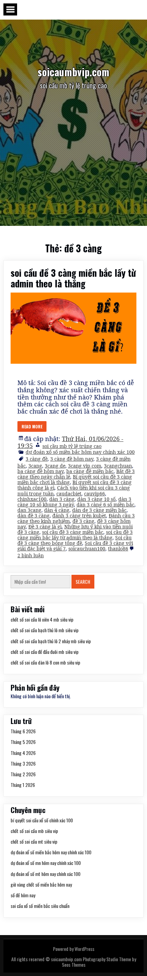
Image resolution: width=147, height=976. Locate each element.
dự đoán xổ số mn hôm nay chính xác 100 (46, 862)
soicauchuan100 (86, 548)
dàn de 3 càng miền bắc (99, 510)
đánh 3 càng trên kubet (79, 515)
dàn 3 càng (62, 499)
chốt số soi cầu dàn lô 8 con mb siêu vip (45, 662)
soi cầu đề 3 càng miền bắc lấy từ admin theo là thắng (73, 278)
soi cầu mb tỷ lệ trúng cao (72, 446)
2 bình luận (30, 555)
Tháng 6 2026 (23, 731)
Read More (32, 426)
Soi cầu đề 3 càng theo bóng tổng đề (74, 540)
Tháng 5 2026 (23, 741)
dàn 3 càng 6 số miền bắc (105, 504)
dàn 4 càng (56, 510)
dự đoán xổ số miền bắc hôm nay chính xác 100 (80, 452)
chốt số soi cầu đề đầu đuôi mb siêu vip (45, 651)
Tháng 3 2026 (23, 763)
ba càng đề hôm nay (40, 471)
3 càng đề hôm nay (71, 459)
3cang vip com (84, 465)
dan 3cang (29, 510)
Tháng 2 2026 (23, 774)
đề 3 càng (83, 521)
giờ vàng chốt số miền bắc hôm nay (41, 884)
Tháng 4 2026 (23, 752)
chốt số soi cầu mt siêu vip (34, 841)
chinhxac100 (31, 499)
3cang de (55, 465)
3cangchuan (118, 465)
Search (83, 581)
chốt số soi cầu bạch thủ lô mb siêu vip (45, 630)
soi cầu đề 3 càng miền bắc (72, 532)
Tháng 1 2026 (23, 784)
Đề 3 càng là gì (45, 526)
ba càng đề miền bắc (89, 471)
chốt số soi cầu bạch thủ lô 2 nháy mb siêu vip (51, 641)
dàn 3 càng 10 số (96, 499)
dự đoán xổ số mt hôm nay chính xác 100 (45, 873)
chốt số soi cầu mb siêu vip (34, 830)
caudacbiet (68, 493)
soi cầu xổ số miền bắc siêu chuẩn (40, 905)
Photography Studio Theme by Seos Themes (99, 961)
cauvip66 (94, 493)
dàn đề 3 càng (33, 515)
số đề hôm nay (23, 895)
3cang (35, 465)
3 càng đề (37, 459)
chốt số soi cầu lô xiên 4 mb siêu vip (42, 619)
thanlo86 (118, 548)
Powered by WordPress (73, 948)
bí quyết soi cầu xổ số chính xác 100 (42, 820)
